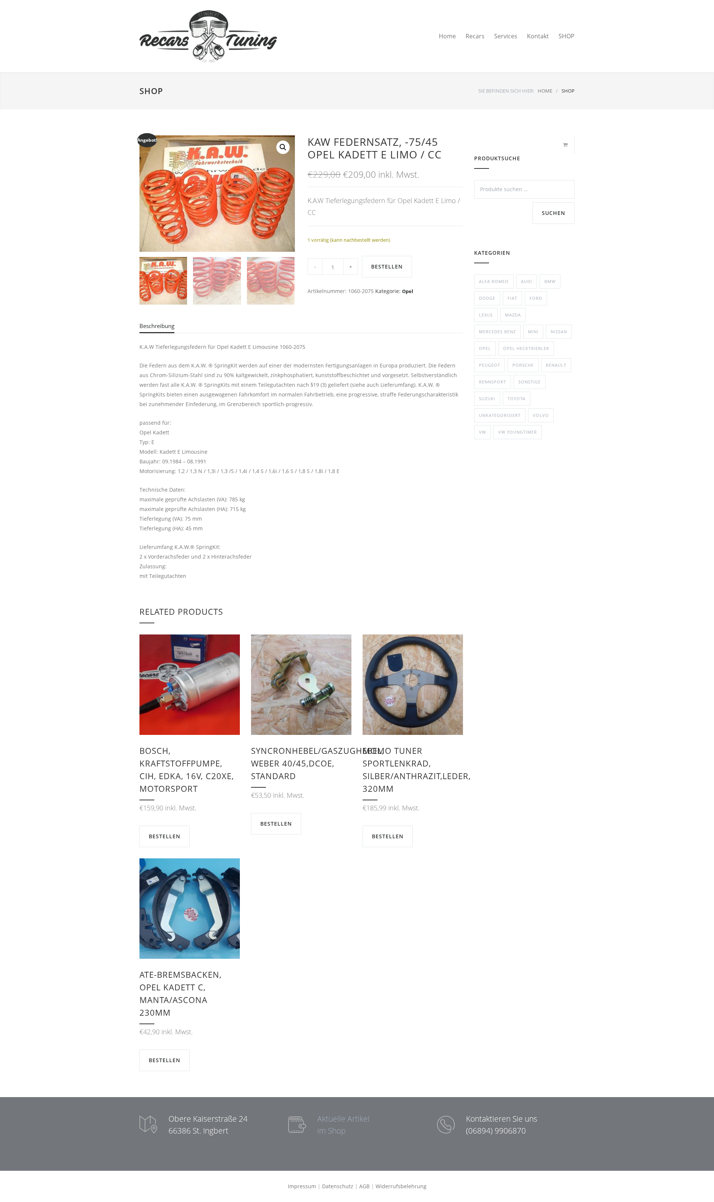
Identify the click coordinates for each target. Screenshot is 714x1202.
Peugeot (489, 365)
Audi (526, 281)
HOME (545, 90)
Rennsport (492, 382)
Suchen (553, 212)
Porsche (523, 365)
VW (482, 432)
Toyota (516, 398)
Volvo (541, 415)
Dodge (487, 298)
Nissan (559, 331)
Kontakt (538, 36)
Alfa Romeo (494, 281)
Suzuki (487, 398)
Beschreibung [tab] (156, 326)
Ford (536, 298)
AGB (364, 1186)
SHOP (567, 36)
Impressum (302, 1186)
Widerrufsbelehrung (401, 1186)
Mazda (513, 315)
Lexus (486, 315)
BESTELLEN (387, 266)
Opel (407, 291)
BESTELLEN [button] (164, 836)
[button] (283, 147)
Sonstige (529, 382)
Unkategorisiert (500, 415)
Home (447, 36)
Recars (475, 36)
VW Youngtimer (517, 432)
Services (505, 36)
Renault (556, 365)
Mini (533, 331)
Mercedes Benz (497, 331)
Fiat (512, 298)
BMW (550, 281)
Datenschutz (337, 1186)
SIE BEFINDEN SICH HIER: (506, 90)
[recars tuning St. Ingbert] (208, 36)
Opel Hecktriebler (526, 348)
